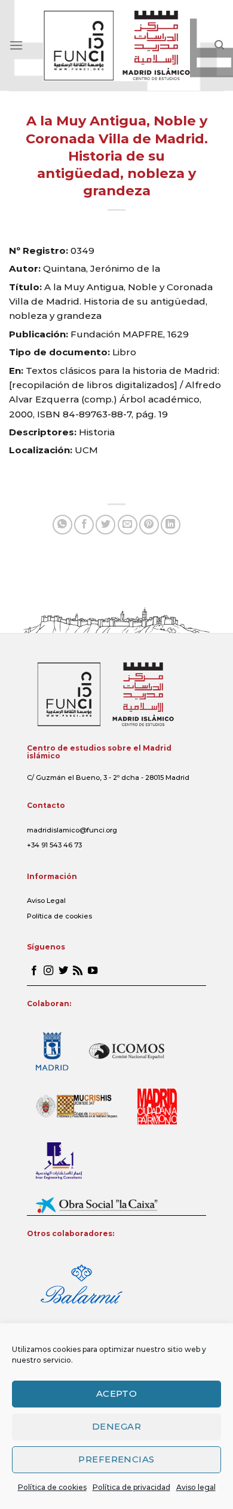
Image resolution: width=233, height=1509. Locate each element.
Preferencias (116, 1459)
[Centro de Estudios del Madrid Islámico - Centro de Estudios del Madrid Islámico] (116, 45)
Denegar (116, 1426)
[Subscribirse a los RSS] (77, 971)
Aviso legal (196, 1487)
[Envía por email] (127, 524)
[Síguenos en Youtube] (92, 971)
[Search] (219, 45)
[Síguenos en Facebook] (34, 971)
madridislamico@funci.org (72, 830)
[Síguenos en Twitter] (63, 971)
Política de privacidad (131, 1487)
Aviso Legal (46, 900)
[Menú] (16, 45)
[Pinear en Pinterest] (149, 524)
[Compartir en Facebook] (84, 524)
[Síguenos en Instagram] (48, 971)
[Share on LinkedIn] (170, 524)
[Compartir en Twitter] (105, 524)
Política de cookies (52, 1487)
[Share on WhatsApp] (62, 524)
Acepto (116, 1393)
